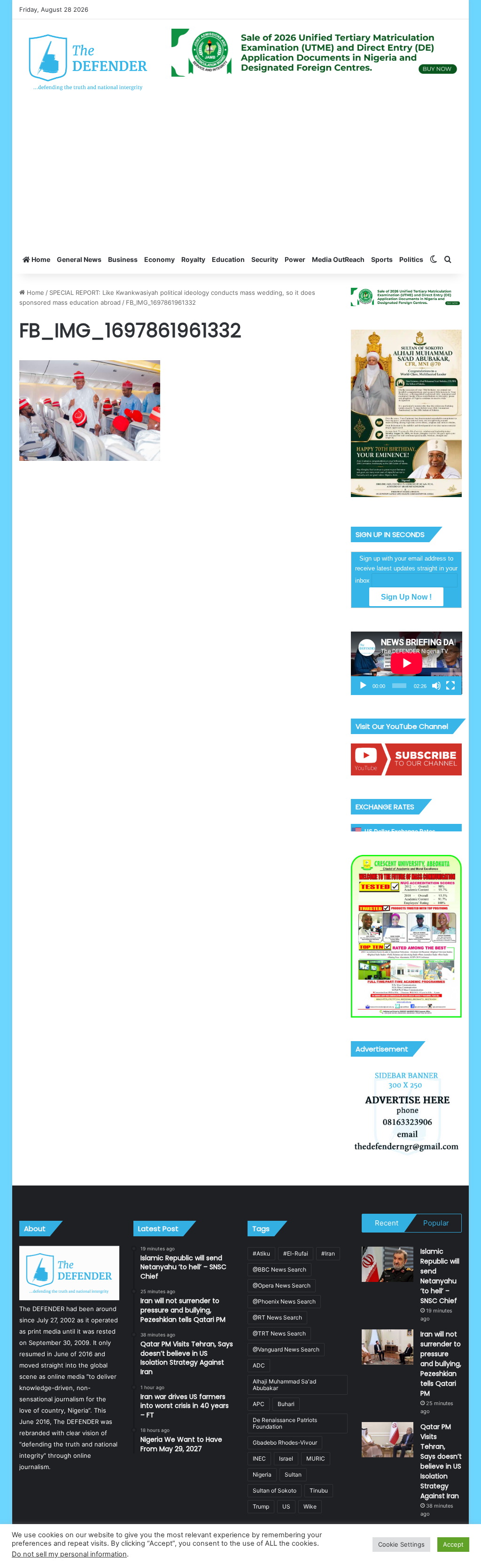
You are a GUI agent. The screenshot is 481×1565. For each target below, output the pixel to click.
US (286, 1506)
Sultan (293, 1474)
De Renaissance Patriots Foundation (285, 1423)
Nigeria (262, 1474)
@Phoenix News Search (284, 1301)
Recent (386, 1222)
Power (295, 259)
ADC (259, 1365)
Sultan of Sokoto (274, 1490)
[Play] (363, 685)
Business (123, 259)
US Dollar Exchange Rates (400, 831)
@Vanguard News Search (286, 1349)
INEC (259, 1458)
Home (40, 259)
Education (228, 259)
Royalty (193, 259)
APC (258, 1403)
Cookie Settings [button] (401, 1544)
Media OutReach (338, 259)
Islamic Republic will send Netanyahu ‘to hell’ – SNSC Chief (439, 1276)
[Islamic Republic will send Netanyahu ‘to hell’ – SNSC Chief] (387, 1264)
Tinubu (319, 1490)
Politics (411, 259)
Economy (159, 259)
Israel (286, 1458)
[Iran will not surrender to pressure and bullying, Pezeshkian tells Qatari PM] (387, 1347)
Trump (261, 1506)
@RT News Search (277, 1317)
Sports (382, 259)
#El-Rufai (295, 1253)
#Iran (328, 1253)
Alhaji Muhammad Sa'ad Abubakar (284, 1384)
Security (264, 259)
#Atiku (261, 1253)
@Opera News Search (281, 1285)
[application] (406, 663)
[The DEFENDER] (88, 62)
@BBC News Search (279, 1269)
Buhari (286, 1403)
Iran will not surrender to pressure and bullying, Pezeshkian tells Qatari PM (440, 1363)
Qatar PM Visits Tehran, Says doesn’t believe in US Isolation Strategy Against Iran (441, 1461)
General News (79, 259)
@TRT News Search (279, 1333)
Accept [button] (453, 1544)
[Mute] (436, 685)
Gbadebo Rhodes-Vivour (285, 1442)
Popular (436, 1222)
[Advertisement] (240, 175)
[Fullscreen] (450, 685)
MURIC (315, 1458)
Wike (310, 1506)
